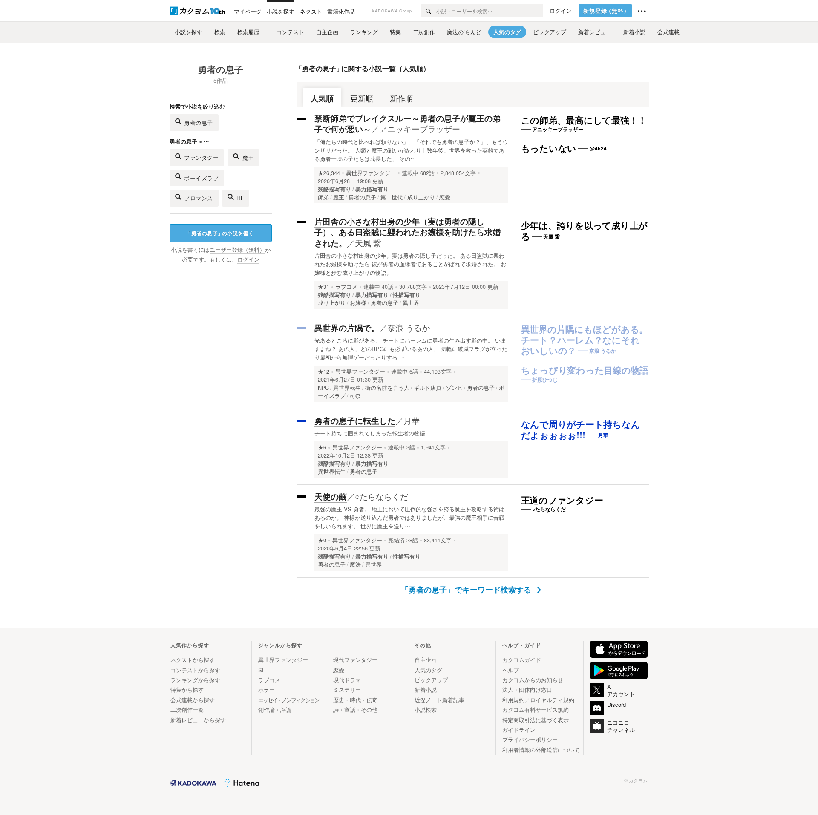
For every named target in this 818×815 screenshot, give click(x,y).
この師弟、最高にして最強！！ (584, 120)
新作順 (401, 98)
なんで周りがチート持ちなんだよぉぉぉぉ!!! (580, 430)
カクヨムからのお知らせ (532, 680)
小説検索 (426, 710)
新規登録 (606, 10)
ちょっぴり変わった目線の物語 (585, 371)
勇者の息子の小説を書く (220, 233)
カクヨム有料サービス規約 (535, 710)
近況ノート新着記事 (439, 700)
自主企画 (426, 660)
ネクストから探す (192, 660)
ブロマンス (198, 198)
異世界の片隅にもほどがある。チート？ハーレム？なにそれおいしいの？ (584, 340)
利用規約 (513, 700)
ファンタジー (201, 157)
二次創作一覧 (187, 710)
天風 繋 (368, 242)
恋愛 (338, 670)
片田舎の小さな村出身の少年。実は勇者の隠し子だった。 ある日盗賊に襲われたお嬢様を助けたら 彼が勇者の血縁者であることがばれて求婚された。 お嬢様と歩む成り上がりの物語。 (410, 263)
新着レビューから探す (198, 720)
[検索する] (428, 10)
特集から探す (187, 689)
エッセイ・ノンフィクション (288, 700)
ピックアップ (431, 680)
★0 (322, 540)
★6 (322, 447)
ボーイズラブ (201, 178)
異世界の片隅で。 (346, 328)
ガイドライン (519, 730)
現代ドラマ (347, 680)
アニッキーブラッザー (419, 128)
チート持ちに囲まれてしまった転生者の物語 (369, 433)
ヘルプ (510, 670)
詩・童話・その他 (355, 710)
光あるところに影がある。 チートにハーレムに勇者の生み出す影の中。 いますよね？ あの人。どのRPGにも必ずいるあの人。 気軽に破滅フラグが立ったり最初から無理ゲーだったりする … (410, 348)
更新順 (361, 98)
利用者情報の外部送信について (541, 750)
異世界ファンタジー (371, 173)
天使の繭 (330, 496)
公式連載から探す (192, 700)
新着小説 (426, 689)
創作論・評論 (274, 710)
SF (261, 670)
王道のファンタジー (562, 500)
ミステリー (347, 689)
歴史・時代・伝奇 (355, 700)
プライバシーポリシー (530, 739)
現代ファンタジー (355, 660)
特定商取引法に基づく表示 (535, 720)
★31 (323, 287)
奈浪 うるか (408, 327)
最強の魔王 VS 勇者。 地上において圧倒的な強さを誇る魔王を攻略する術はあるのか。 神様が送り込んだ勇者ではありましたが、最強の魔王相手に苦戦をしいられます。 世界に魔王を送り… (409, 517)
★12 (323, 371)
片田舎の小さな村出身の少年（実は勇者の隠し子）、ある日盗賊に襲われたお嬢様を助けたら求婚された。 (407, 232)
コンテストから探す (195, 670)
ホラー (266, 689)
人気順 (322, 98)
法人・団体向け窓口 (527, 689)
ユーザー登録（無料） (237, 249)
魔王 (248, 157)
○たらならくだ (381, 496)
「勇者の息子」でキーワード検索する (467, 589)
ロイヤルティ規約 (552, 700)
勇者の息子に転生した (354, 420)
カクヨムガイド (521, 660)
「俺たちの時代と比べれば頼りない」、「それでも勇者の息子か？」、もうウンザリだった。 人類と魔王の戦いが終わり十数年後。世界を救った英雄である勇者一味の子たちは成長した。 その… (411, 150)
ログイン (561, 10)
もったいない (549, 149)
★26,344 (329, 173)
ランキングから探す (195, 680)
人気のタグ (428, 670)
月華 (411, 420)
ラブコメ (346, 287)
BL (240, 198)
